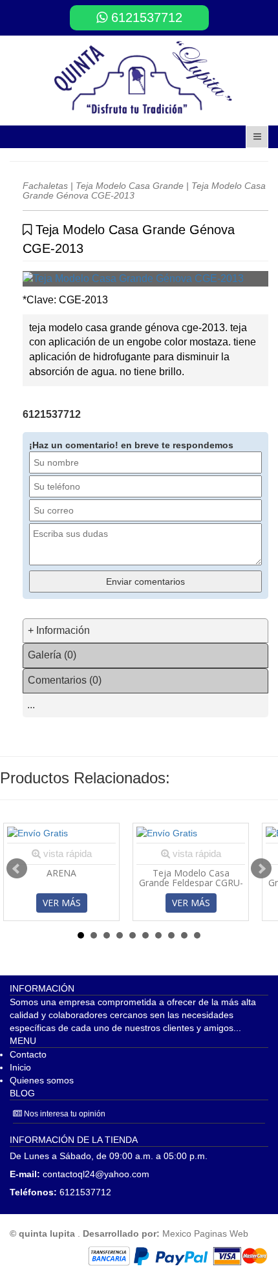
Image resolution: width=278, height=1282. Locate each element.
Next (261, 868)
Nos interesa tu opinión (63, 1113)
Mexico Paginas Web (205, 1233)
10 (197, 935)
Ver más (62, 902)
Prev (16, 868)
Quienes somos (42, 1080)
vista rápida (66, 853)
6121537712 (144, 17)
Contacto (28, 1054)
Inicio (20, 1067)
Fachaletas (45, 185)
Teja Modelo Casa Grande (130, 185)
